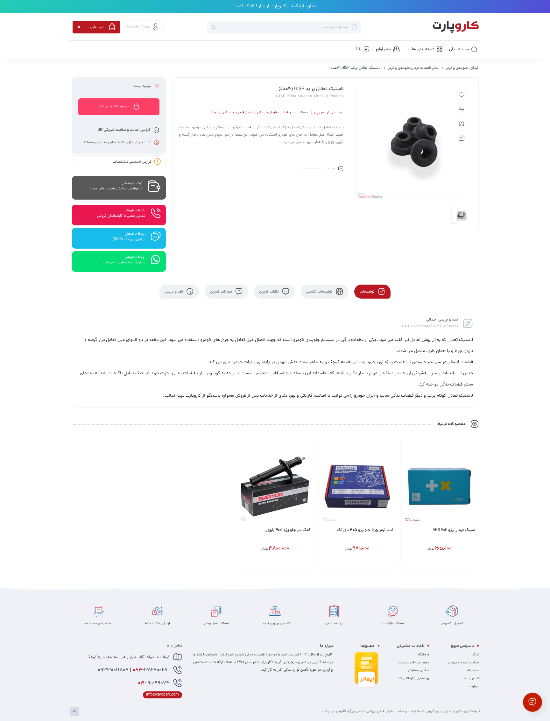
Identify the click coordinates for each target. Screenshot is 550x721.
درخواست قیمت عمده (413, 662)
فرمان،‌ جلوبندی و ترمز (462, 68)
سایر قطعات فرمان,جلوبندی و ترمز (413, 68)
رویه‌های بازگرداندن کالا (413, 678)
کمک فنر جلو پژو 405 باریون (287, 530)
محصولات (472, 670)
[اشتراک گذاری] (461, 124)
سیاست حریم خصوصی (463, 662)
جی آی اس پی (324, 113)
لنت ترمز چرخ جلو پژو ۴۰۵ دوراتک (365, 530)
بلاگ (475, 654)
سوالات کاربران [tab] (221, 291)
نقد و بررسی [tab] (174, 291)
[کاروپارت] (456, 27)
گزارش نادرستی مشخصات (132, 162)
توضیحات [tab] (368, 291)
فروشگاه (423, 654)
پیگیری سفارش (418, 670)
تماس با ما (471, 678)
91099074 (154, 683)
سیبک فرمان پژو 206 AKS (454, 530)
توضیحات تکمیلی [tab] (320, 291)
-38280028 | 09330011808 (133, 670)
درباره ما (473, 686)
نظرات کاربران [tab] (269, 291)
